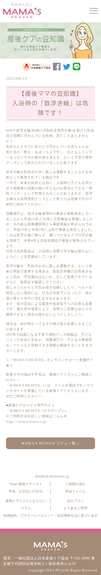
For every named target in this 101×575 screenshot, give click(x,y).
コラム (26, 508)
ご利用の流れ (75, 484)
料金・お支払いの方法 (25, 491)
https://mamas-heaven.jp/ (26, 421)
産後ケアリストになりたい (25, 501)
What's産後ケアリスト (25, 484)
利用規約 (10, 516)
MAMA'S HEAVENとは (52, 476)
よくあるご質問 (75, 508)
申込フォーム (75, 491)
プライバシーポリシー (37, 516)
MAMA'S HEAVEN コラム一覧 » (50, 443)
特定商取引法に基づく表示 (77, 516)
